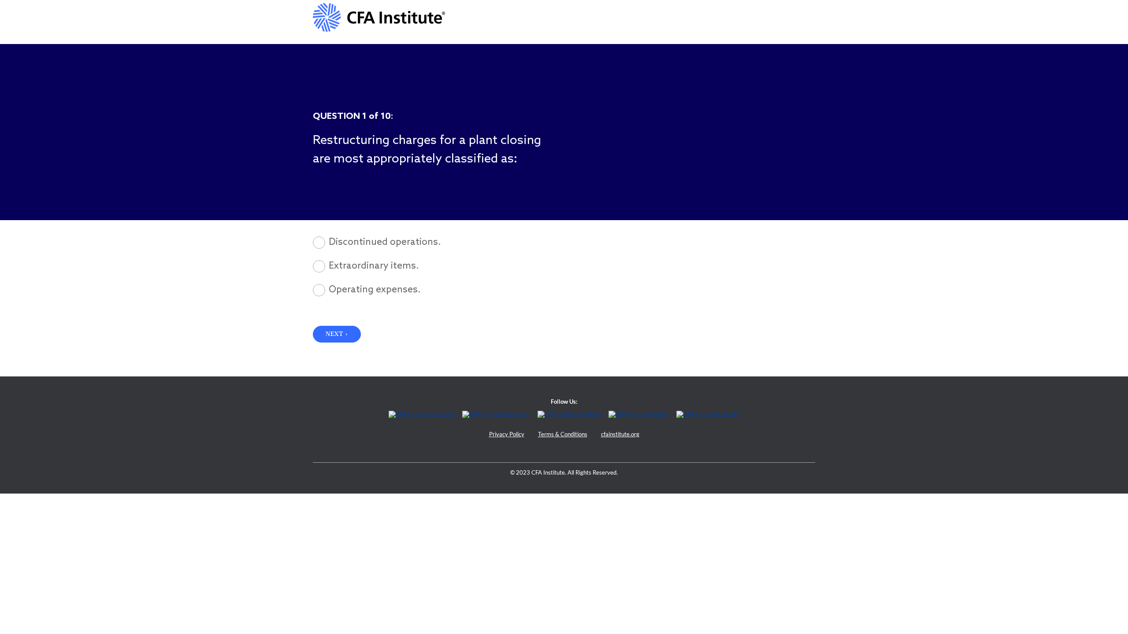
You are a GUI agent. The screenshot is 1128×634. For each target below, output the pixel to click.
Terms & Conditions (562, 434)
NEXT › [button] (337, 334)
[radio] (456, 242)
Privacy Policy (506, 434)
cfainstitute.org (620, 434)
